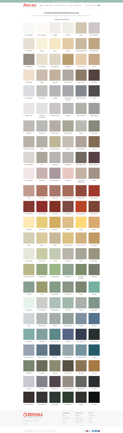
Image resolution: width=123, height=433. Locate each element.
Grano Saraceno (81, 245)
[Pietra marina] (68, 350)
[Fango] (94, 173)
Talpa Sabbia (81, 373)
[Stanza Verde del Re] (28, 269)
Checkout (91, 417)
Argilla (68, 50)
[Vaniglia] (55, 28)
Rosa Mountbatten (55, 180)
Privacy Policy (48, 430)
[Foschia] (81, 302)
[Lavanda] (28, 381)
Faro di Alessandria (81, 357)
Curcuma (94, 373)
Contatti (90, 422)
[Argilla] (68, 43)
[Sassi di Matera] (28, 59)
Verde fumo (94, 276)
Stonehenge (55, 164)
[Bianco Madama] (94, 28)
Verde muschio (55, 276)
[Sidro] (28, 238)
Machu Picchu (81, 198)
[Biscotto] (68, 141)
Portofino (68, 115)
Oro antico (55, 229)
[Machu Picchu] (81, 190)
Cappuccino (55, 82)
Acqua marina (28, 341)
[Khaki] (55, 238)
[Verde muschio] (55, 269)
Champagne (68, 66)
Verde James (42, 373)
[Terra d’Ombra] (68, 75)
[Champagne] (68, 59)
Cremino (42, 82)
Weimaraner (68, 164)
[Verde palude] (68, 269)
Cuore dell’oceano (81, 341)
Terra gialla (42, 229)
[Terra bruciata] (94, 206)
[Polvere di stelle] (42, 302)
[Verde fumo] (94, 269)
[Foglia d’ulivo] (28, 365)
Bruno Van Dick (29, 404)
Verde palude (68, 276)
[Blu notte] (55, 350)
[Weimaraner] (68, 157)
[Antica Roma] (68, 206)
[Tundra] (42, 141)
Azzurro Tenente (29, 357)
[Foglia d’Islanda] (68, 126)
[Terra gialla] (42, 222)
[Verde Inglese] (68, 397)
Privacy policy (79, 422)
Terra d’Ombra (68, 82)
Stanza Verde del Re (29, 276)
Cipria (28, 198)
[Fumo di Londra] (81, 108)
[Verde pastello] (42, 269)
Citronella (28, 229)
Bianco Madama (94, 35)
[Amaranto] (55, 206)
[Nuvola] (55, 318)
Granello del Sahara (55, 149)
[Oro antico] (55, 222)
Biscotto (68, 149)
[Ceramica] (68, 28)
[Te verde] (55, 253)
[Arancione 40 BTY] (81, 206)
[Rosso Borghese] (28, 206)
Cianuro (81, 294)
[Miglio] (68, 222)
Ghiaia (81, 35)
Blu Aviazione (94, 310)
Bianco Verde (29, 261)
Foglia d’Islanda (68, 133)
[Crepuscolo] (68, 334)
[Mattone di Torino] (68, 190)
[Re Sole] (81, 222)
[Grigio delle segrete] (81, 90)
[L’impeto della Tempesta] (68, 90)
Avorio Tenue (28, 50)
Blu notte (55, 357)
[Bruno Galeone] (81, 75)
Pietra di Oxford (81, 149)
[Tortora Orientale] (55, 108)
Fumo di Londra (81, 115)
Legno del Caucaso (81, 164)
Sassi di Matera (29, 66)
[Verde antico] (42, 253)
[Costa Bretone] (68, 287)
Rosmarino (42, 133)
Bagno (63, 415)
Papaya (42, 50)
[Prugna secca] (55, 381)
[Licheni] (81, 126)
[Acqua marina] (28, 334)
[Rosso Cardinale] (42, 206)
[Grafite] (94, 381)
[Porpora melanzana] (94, 157)
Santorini (81, 325)
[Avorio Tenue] (28, 43)
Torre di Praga (94, 133)
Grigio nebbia (42, 98)
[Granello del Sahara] (55, 141)
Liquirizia (28, 133)
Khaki (55, 245)
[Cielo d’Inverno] (42, 318)
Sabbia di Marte (55, 66)
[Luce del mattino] (68, 318)
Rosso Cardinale (42, 213)
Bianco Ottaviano (42, 35)
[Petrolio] (94, 350)
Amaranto (55, 213)
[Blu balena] (94, 318)
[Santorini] (81, 318)
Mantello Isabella (94, 50)
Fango (94, 180)
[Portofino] (68, 108)
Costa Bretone (68, 294)
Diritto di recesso (79, 420)
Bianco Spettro (29, 98)
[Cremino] (42, 75)
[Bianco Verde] (28, 253)
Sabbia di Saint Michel (81, 50)
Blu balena (94, 325)
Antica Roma (68, 213)
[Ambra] (94, 222)
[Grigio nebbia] (42, 90)
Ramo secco (68, 261)
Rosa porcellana (29, 180)
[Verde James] (42, 365)
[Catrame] (94, 397)
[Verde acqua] (42, 334)
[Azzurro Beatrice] (55, 334)
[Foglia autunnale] (68, 238)
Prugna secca (55, 388)
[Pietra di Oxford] (81, 141)
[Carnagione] (68, 173)
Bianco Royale (28, 115)
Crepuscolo (68, 341)
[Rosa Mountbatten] (55, 173)
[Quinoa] (42, 238)
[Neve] (28, 318)
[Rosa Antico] (42, 173)
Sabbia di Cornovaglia (29, 149)
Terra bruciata (94, 213)
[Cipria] (28, 190)
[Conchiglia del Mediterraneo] (81, 173)
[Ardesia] (94, 90)
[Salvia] (81, 253)
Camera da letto (66, 417)
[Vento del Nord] (55, 287)
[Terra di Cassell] (42, 397)
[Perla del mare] (28, 302)
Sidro (29, 245)
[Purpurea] (42, 381)
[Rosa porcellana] (28, 173)
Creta (42, 164)
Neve (29, 325)
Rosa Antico (42, 180)
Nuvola (55, 325)
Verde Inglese (68, 404)
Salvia (81, 261)
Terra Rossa (42, 198)
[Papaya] (42, 43)
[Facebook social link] (24, 424)
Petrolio (94, 357)
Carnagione (68, 180)
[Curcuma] (94, 365)
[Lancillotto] (55, 90)
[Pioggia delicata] (55, 302)
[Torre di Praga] (94, 126)
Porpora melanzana (94, 164)
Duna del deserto (81, 66)
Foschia (81, 310)
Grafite (94, 388)
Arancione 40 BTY (81, 213)
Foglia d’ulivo (28, 373)
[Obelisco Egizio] (94, 108)
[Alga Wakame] (68, 365)
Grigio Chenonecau (68, 388)
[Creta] (42, 157)
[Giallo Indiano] (94, 238)
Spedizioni (78, 415)
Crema (55, 50)
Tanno (94, 66)
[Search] (95, 5)
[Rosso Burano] (94, 190)
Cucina (63, 422)
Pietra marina (68, 357)
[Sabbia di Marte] (55, 59)
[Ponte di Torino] (55, 126)
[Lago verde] (68, 302)
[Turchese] (94, 287)
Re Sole (81, 229)
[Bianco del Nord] (28, 28)
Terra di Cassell (42, 404)
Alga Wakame (68, 373)
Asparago (55, 373)
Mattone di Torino (68, 198)
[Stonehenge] (55, 157)
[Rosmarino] (42, 126)
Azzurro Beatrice (55, 341)
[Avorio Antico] (42, 59)
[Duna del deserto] (81, 59)
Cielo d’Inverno (42, 325)
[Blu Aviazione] (94, 302)
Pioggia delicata (55, 310)
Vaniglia (55, 35)
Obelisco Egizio (94, 115)
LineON (37, 430)
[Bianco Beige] (28, 75)
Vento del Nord (55, 294)
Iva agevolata (79, 417)
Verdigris (29, 294)
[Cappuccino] (55, 75)
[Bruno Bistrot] (94, 75)
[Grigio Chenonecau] (68, 381)
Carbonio (81, 404)
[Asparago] (55, 365)
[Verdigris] (28, 287)
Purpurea (42, 388)
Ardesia (94, 98)
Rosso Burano (94, 198)
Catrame (94, 404)
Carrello (90, 420)
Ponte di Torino (55, 133)
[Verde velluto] (55, 397)
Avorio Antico (41, 66)
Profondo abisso (94, 341)
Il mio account (92, 415)
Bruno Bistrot (94, 82)
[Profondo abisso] (94, 334)
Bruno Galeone (81, 82)
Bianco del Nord (29, 35)
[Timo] (42, 287)
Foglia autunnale (68, 245)
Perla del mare (28, 310)
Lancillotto (55, 98)
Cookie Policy (53, 430)
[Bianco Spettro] (28, 90)
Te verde (55, 261)
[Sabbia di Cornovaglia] (28, 141)
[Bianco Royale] (28, 108)
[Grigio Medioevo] (81, 381)
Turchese (94, 294)
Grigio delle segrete (81, 98)
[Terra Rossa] (42, 190)
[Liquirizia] (28, 126)
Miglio (68, 229)
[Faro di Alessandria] (81, 350)
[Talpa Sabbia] (81, 365)
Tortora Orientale (55, 115)
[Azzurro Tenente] (28, 350)
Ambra (94, 229)
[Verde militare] (94, 253)
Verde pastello (41, 276)
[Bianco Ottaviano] (42, 28)
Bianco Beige (29, 82)
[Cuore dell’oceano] (81, 334)
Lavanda (29, 388)
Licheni (81, 133)
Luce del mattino (68, 325)
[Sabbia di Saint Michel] (81, 43)
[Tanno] (94, 59)
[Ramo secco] (68, 253)
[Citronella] (28, 222)
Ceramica (68, 35)
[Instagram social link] (27, 424)
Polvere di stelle (42, 310)
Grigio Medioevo (81, 388)
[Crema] (55, 43)
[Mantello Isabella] (94, 43)
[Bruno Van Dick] (28, 397)
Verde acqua (42, 341)
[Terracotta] (55, 190)
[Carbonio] (81, 397)
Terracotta (55, 198)
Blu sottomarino (42, 357)
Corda (94, 149)
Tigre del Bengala (29, 164)
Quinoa (42, 245)
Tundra (42, 149)
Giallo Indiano (94, 245)
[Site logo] (29, 5)
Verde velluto (55, 404)
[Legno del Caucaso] (81, 157)
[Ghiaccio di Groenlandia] (42, 108)
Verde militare (94, 261)
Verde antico (42, 261)
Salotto (64, 420)
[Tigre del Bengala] (28, 157)
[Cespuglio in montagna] (81, 269)
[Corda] (94, 141)
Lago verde (68, 310)
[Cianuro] (81, 287)
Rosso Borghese (29, 213)
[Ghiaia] (81, 28)
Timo (42, 294)
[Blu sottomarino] (42, 350)
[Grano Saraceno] (81, 238)
